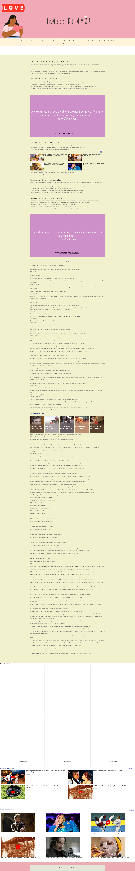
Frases (22, 41)
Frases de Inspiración (74, 41)
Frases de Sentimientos (51, 43)
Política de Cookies (76, 868)
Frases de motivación (97, 41)
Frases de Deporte (52, 41)
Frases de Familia (63, 41)
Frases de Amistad (30, 41)
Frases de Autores (41, 41)
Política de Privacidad (64, 868)
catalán (32, 64)
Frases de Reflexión (109, 41)
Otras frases (88, 43)
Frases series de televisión (76, 43)
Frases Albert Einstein (47, 656)
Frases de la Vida (86, 41)
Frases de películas (63, 43)
